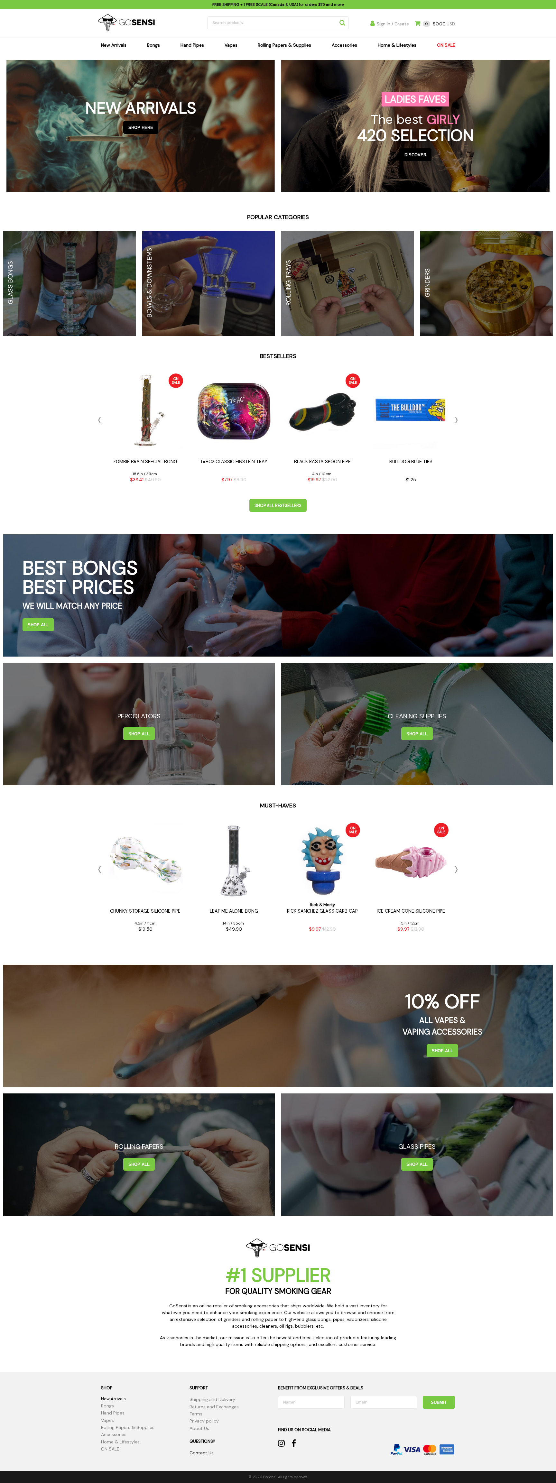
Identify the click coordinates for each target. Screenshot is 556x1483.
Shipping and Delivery (212, 1399)
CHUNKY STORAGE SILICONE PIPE (145, 911)
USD (440, 24)
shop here (140, 127)
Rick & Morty (322, 904)
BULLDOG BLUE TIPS (410, 462)
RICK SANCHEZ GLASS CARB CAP (322, 911)
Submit (439, 1402)
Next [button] (455, 420)
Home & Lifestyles (397, 45)
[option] (145, 429)
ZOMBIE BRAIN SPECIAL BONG (145, 462)
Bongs (153, 45)
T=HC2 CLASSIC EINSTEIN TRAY (233, 462)
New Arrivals (113, 45)
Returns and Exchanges (214, 1407)
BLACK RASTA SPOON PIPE (322, 462)
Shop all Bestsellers (278, 505)
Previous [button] (101, 420)
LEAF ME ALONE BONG (234, 911)
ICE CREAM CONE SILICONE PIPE (411, 911)
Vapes (231, 45)
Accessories (344, 45)
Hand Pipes (192, 45)
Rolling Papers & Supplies (284, 45)
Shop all (38, 624)
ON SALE (446, 45)
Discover (415, 154)
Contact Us (202, 1453)
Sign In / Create (392, 24)
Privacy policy (204, 1421)
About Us (199, 1428)
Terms (196, 1414)
